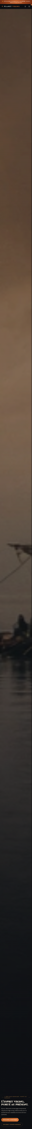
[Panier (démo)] (25, 6)
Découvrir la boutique (10, 1119)
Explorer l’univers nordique (12, 1124)
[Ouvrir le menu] (29, 6)
